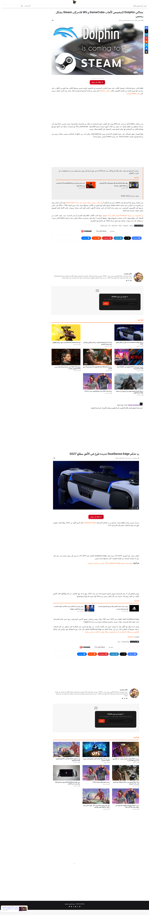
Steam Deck (114, 225)
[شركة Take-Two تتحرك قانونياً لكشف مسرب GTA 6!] (97, 381)
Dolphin (131, 225)
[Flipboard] (86, 231)
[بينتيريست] (146, 38)
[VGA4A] (74, 2)
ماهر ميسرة (128, 273)
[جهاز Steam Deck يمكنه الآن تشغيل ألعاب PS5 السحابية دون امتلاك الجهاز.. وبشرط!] (134, 185)
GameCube (125, 225)
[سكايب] (146, 45)
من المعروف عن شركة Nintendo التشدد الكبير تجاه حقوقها (123, 215)
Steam (120, 225)
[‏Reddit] (146, 41)
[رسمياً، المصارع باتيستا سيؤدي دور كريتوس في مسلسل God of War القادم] (128, 381)
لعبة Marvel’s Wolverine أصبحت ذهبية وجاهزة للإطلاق (66, 342)
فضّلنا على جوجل (96, 82)
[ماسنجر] (146, 48)
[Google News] (101, 231)
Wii (109, 225)
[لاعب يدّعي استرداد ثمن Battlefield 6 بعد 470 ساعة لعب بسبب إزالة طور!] (91, 185)
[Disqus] (97, 423)
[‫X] (129, 281)
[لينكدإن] (127, 281)
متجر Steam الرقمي (133, 93)
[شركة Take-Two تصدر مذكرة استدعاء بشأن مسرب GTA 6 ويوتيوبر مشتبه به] (66, 357)
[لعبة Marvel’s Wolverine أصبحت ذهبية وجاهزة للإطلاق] (66, 332)
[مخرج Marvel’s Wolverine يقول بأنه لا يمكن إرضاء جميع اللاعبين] (97, 357)
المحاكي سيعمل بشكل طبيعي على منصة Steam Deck (84, 203)
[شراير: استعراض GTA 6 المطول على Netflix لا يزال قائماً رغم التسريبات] (128, 357)
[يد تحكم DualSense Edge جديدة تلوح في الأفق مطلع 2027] (128, 332)
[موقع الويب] (131, 281)
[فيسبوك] (146, 27)
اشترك (105, 303)
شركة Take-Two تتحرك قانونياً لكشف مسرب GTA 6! (98, 391)
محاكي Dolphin (105, 91)
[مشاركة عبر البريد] (146, 52)
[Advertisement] (97, 109)
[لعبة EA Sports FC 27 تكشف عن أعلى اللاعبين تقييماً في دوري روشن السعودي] (97, 332)
